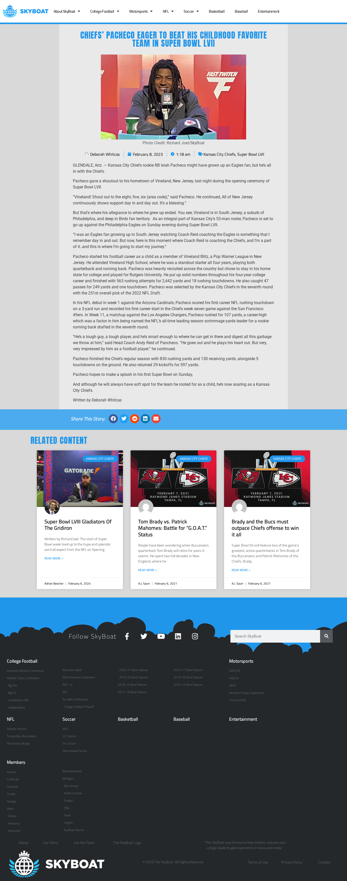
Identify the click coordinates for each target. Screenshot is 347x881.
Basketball (217, 11)
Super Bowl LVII (250, 154)
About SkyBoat (64, 11)
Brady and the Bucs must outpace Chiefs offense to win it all (265, 528)
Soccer (189, 11)
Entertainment (268, 11)
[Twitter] (143, 636)
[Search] (326, 636)
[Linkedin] (178, 636)
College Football (102, 11)
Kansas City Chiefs (219, 154)
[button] (113, 418)
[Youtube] (160, 636)
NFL (166, 11)
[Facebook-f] (126, 636)
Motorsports (138, 11)
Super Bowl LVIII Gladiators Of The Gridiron (78, 525)
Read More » (53, 558)
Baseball (241, 11)
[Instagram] (195, 636)
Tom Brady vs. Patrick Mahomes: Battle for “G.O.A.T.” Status (172, 528)
